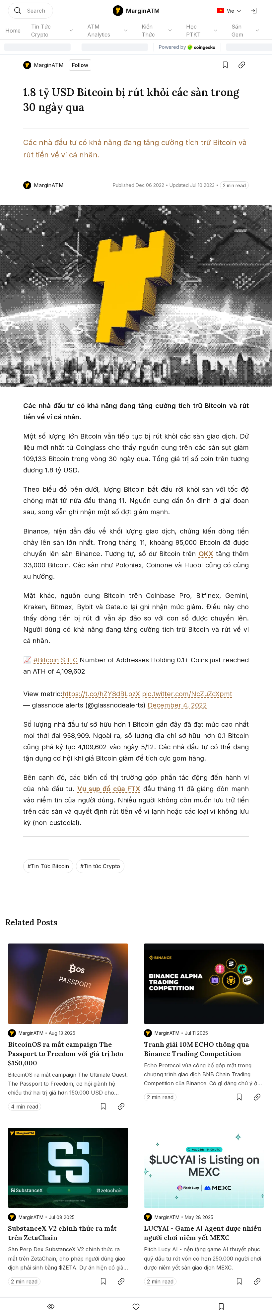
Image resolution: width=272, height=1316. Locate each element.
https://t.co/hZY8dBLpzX (101, 694)
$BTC (69, 660)
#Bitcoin (46, 660)
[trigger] (30, 11)
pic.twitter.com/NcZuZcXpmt (187, 694)
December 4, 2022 (177, 705)
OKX (206, 554)
